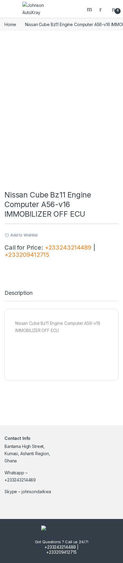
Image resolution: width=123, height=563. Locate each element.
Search (90, 9)
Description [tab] (18, 293)
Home (10, 24)
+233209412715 (26, 254)
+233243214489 (68, 247)
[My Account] (102, 9)
